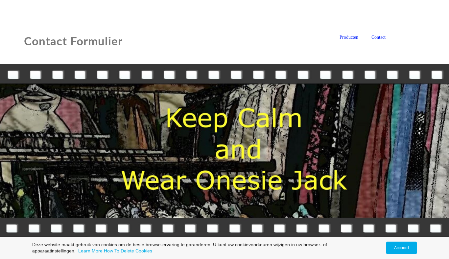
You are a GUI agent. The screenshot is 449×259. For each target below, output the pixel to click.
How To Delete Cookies (128, 250)
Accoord (401, 248)
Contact (378, 37)
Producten (349, 37)
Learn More (90, 250)
